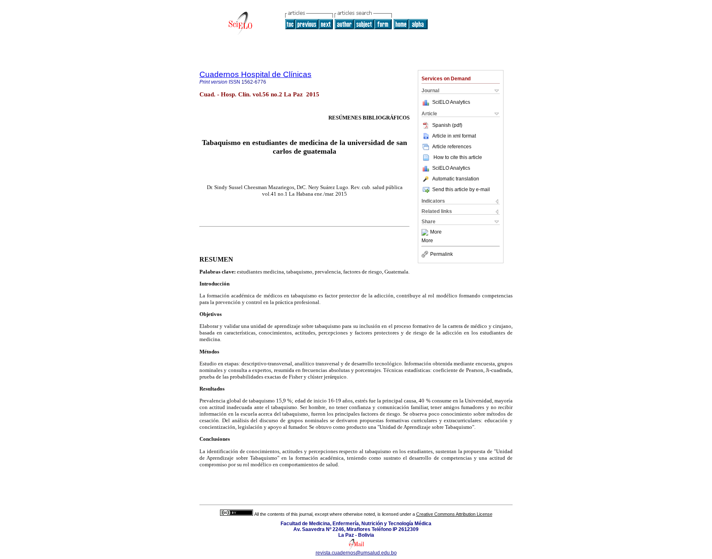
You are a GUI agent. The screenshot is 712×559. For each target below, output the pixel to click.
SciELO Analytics (451, 102)
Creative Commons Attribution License (454, 514)
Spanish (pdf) (447, 125)
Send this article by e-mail (461, 189)
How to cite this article (457, 157)
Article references (451, 147)
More (436, 232)
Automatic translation (455, 179)
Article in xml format (454, 136)
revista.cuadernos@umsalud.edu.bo (356, 553)
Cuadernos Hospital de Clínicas (255, 74)
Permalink (441, 254)
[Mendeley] (426, 232)
